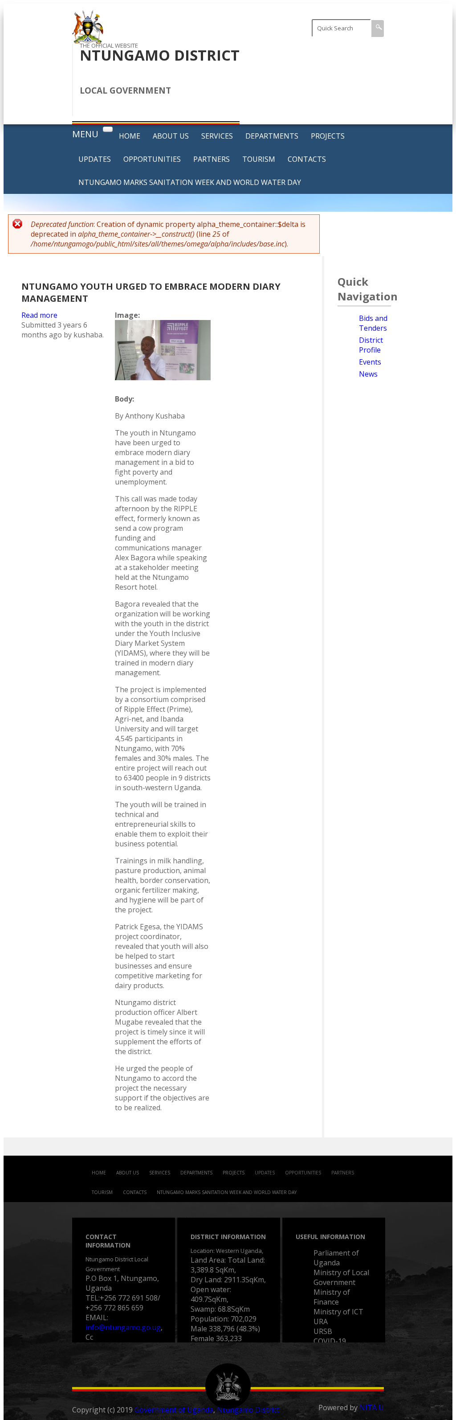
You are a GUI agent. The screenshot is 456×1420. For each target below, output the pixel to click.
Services (217, 136)
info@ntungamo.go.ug (123, 1327)
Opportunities (152, 159)
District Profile (371, 345)
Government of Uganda (173, 1410)
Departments (271, 136)
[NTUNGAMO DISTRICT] (87, 39)
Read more (39, 315)
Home (129, 136)
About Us (171, 136)
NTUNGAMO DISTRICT (160, 55)
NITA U (371, 1407)
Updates (94, 159)
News (368, 374)
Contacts (307, 159)
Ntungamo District (248, 1410)
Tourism (258, 159)
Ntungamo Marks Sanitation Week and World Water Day (189, 182)
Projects (328, 136)
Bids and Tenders (373, 323)
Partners (211, 159)
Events (370, 362)
